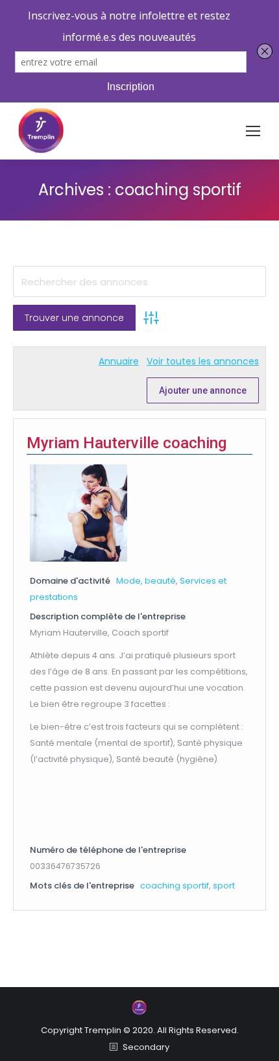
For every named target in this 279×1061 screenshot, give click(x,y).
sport (224, 885)
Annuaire (119, 361)
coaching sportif (174, 885)
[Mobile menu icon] (253, 131)
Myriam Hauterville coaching (126, 443)
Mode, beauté (146, 580)
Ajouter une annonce (203, 390)
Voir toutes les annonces (203, 361)
